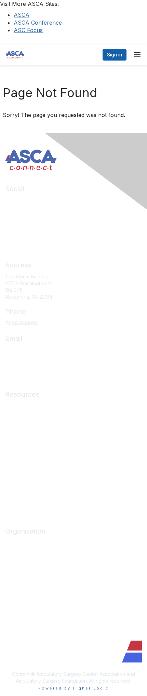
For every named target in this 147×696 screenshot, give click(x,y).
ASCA (21, 14)
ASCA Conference (38, 22)
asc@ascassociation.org (32, 350)
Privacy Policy (21, 477)
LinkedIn (14, 200)
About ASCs (18, 446)
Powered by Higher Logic (73, 688)
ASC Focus (28, 30)
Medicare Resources (28, 406)
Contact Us (17, 593)
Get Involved (19, 573)
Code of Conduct (24, 466)
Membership (19, 436)
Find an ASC (18, 563)
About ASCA (18, 543)
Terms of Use (20, 486)
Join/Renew (18, 552)
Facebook (16, 210)
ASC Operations (23, 416)
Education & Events (26, 426)
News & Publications (28, 456)
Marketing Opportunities (32, 583)
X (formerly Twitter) (27, 220)
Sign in (114, 54)
